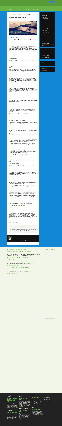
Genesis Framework (35, 423)
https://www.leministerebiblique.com (14, 219)
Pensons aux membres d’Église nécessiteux (19, 251)
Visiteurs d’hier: (46, 399)
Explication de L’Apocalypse (45, 32)
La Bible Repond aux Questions (46, 43)
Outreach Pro (30, 423)
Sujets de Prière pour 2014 (45, 55)
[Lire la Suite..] (21, 406)
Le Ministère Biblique (14, 3)
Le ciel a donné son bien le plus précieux (18, 267)
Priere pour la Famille (44, 17)
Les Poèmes (43, 39)
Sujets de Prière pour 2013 (45, 53)
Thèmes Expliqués (44, 34)
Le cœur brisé (11, 259)
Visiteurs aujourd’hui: (47, 397)
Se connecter (43, 423)
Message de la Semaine (45, 15)
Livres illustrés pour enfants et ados (46, 70)
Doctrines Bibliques (44, 26)
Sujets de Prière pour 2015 (45, 57)
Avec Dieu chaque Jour (46, 19)
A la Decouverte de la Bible (45, 28)
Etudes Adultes (14, 222)
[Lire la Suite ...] (31, 255)
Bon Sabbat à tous (35, 397)
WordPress (40, 423)
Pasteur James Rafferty (36, 409)
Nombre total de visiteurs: (47, 401)
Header (17, 222)
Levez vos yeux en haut (46, 21)
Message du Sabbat (45, 18)
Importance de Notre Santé (12, 412)
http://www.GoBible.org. (12, 218)
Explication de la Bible (44, 30)
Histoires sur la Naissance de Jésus (46, 41)
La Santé (43, 45)
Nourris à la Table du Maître (46, 20)
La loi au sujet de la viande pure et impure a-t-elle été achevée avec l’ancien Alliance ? (12, 400)
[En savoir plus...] (12, 418)
